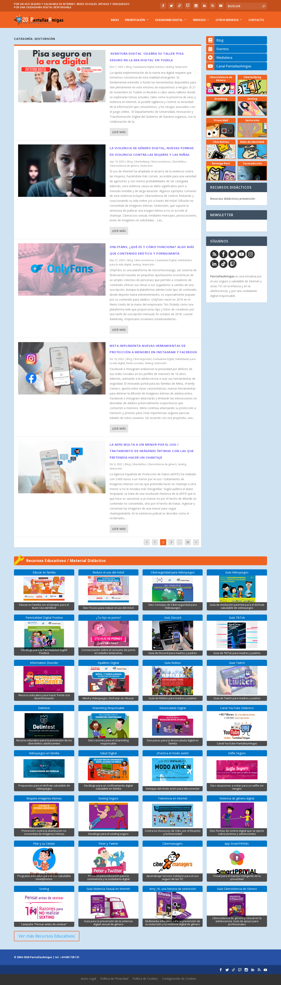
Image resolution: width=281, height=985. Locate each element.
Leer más (119, 132)
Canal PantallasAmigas (233, 66)
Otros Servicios (227, 20)
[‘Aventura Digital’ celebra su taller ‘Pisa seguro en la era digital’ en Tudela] (62, 76)
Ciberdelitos (179, 161)
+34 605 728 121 (69, 957)
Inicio (115, 20)
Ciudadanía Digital (169, 20)
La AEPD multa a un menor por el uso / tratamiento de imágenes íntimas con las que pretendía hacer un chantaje (152, 450)
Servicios (199, 20)
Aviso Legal (88, 978)
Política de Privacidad (114, 978)
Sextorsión (181, 67)
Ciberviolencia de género (124, 165)
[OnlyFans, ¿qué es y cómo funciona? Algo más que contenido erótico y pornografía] (62, 269)
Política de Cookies (145, 978)
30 (187, 542)
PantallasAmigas (222, 276)
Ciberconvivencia (160, 161)
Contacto (256, 20)
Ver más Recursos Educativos (47, 936)
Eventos (159, 67)
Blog (128, 67)
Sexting (170, 67)
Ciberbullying (141, 161)
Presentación (135, 20)
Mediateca (224, 57)
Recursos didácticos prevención (232, 199)
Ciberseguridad (142, 359)
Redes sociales (135, 363)
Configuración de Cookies (179, 978)
